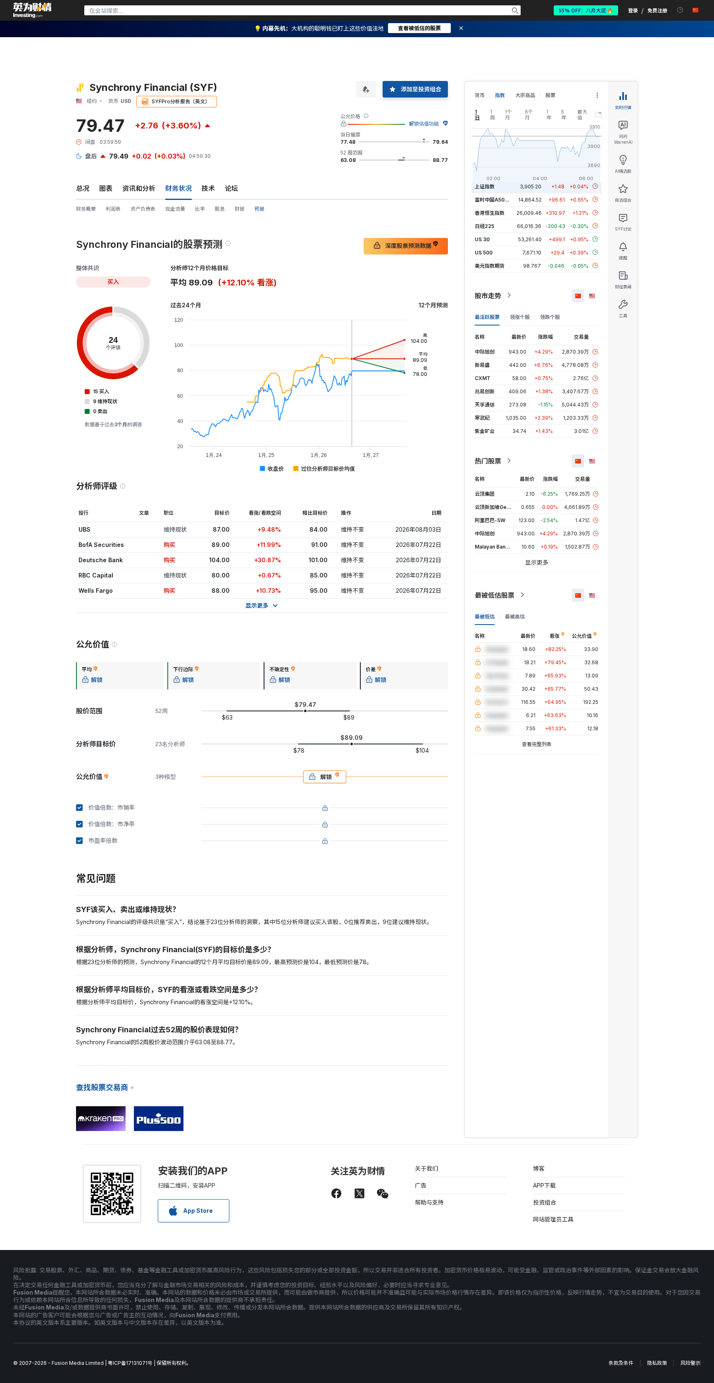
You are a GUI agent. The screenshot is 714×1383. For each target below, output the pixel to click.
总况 (82, 188)
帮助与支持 (429, 1202)
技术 (208, 188)
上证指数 (485, 186)
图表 (105, 188)
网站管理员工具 (553, 1219)
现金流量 (175, 209)
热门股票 (488, 460)
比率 (200, 209)
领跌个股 (550, 317)
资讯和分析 (138, 188)
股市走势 (488, 295)
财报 (240, 209)
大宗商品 (525, 95)
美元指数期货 (490, 265)
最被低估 (485, 616)
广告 (420, 1185)
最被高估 (515, 616)
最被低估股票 (494, 595)
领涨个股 (520, 317)
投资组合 (544, 1202)
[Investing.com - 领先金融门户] (32, 10)
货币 (480, 95)
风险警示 (690, 1363)
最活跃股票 (487, 317)
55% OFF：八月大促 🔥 (586, 10)
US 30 (482, 239)
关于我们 (426, 1168)
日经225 (484, 226)
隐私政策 (657, 1363)
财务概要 (86, 209)
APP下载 (544, 1185)
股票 (550, 95)
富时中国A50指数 (494, 199)
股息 (220, 209)
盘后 (91, 155)
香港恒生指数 (490, 212)
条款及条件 (621, 1363)
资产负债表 (143, 209)
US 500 (484, 252)
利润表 (113, 209)
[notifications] (680, 10)
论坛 (231, 188)
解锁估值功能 (424, 124)
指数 (500, 95)
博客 (539, 1168)
